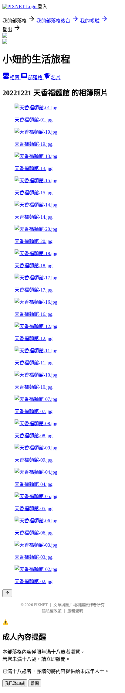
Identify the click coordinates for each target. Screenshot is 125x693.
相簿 (15, 77)
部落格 (36, 77)
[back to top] (7, 593)
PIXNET (41, 605)
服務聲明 (75, 611)
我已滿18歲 (15, 683)
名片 (56, 77)
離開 (35, 683)
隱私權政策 (52, 611)
